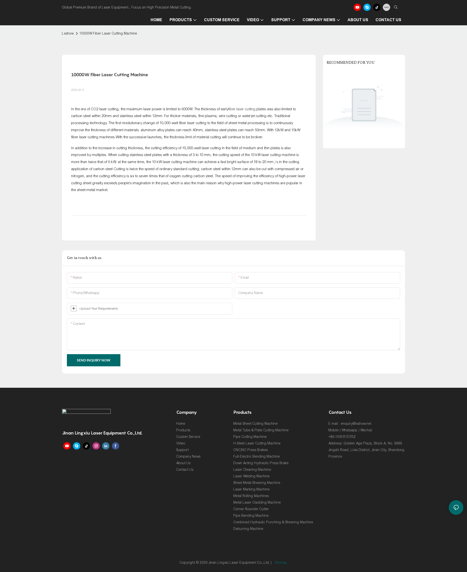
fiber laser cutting (242, 109)
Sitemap (281, 563)
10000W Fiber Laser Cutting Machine (108, 33)
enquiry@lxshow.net (356, 424)
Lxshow (68, 33)
